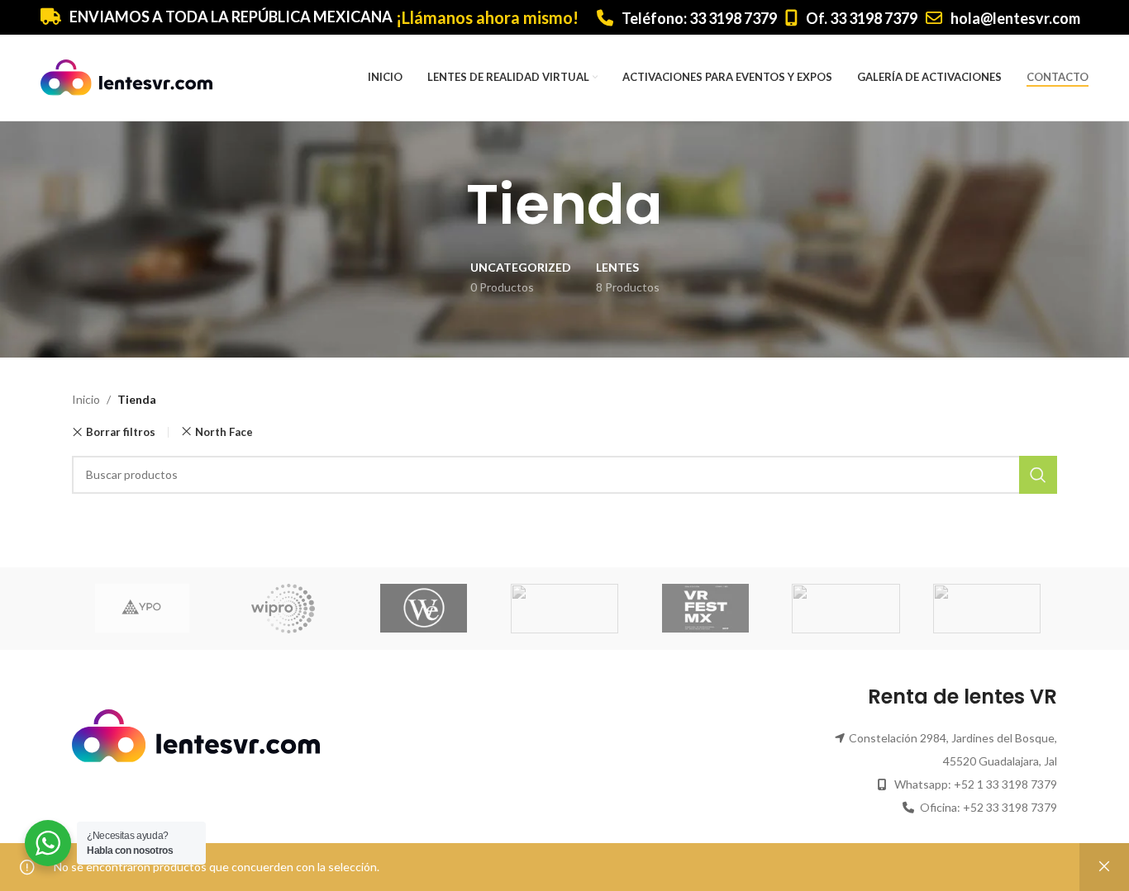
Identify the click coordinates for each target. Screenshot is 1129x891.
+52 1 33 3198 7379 (1005, 784)
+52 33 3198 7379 (1010, 807)
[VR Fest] (705, 608)
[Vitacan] (845, 608)
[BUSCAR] (1038, 475)
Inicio (86, 399)
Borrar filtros (120, 432)
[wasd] (564, 608)
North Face (224, 431)
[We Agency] (424, 608)
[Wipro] (282, 608)
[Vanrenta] (987, 608)
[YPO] (142, 608)
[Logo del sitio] (126, 76)
